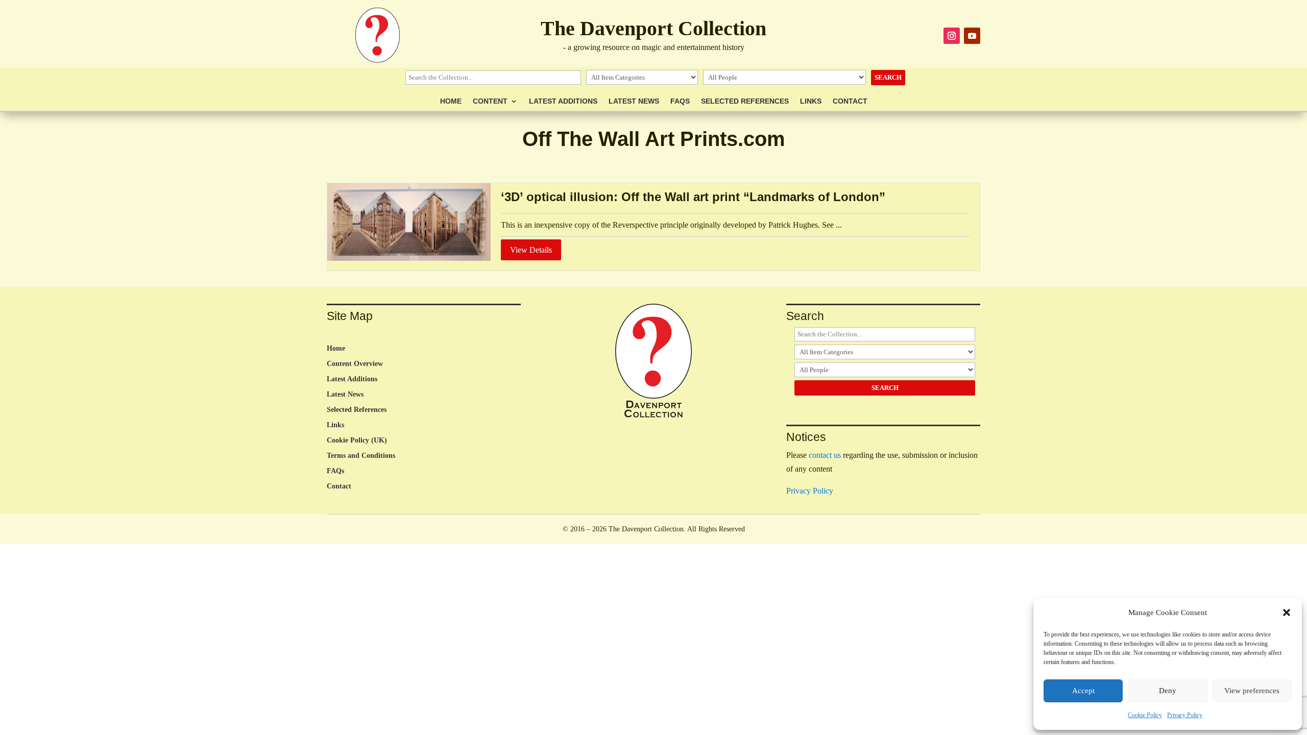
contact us (825, 455)
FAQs (680, 101)
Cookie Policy (1145, 715)
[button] (1286, 612)
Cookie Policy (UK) (357, 440)
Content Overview (355, 364)
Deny (1167, 691)
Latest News (634, 101)
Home (451, 101)
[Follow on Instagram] (951, 36)
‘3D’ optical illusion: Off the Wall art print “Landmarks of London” (693, 197)
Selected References (745, 101)
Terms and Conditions (361, 455)
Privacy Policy (1184, 715)
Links (810, 101)
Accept (1083, 691)
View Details (531, 250)
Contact (850, 101)
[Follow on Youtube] (972, 36)
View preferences (1251, 691)
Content (490, 101)
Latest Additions (563, 101)
